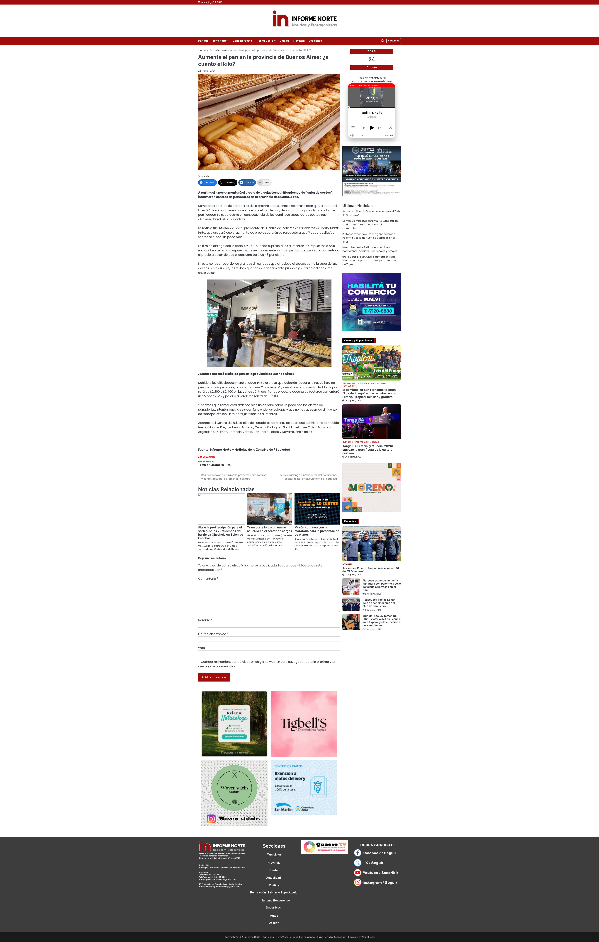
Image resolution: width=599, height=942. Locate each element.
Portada (203, 40)
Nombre (205, 620)
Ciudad (284, 40)
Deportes (347, 564)
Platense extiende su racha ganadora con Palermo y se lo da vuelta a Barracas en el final (368, 237)
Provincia (299, 40)
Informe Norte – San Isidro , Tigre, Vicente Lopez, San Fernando (280, 937)
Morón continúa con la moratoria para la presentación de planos (317, 531)
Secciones (315, 40)
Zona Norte (220, 40)
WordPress (368, 937)
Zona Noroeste (242, 40)
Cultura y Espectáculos (373, 384)
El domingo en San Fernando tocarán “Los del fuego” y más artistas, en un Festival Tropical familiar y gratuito (369, 393)
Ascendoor (340, 937)
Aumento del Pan (220, 465)
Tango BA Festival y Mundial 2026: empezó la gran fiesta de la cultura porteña (367, 449)
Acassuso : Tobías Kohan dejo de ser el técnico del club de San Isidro (379, 603)
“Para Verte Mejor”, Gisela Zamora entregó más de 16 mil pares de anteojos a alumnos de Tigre (369, 260)
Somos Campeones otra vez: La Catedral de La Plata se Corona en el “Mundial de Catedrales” (370, 224)
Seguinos (393, 40)
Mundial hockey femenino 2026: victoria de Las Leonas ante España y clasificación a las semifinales (381, 620)
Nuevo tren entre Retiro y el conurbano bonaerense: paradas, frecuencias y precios (369, 249)
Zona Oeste (265, 40)
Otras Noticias (206, 457)
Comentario (208, 579)
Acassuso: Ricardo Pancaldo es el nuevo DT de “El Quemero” (370, 569)
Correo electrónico (213, 634)
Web (201, 648)
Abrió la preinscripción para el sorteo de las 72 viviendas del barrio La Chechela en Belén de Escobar (220, 533)
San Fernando (349, 384)
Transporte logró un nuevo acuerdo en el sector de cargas (269, 529)
